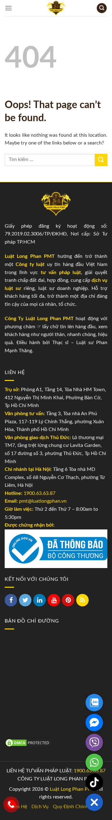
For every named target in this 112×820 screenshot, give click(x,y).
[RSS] (82, 600)
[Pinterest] (68, 600)
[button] (94, 802)
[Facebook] (11, 600)
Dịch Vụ (40, 806)
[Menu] (8, 8)
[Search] (102, 8)
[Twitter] (25, 600)
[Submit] (101, 160)
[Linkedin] (39, 600)
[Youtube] (54, 600)
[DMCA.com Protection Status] (28, 742)
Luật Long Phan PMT (72, 789)
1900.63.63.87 (39, 493)
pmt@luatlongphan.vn (42, 501)
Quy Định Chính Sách (76, 806)
